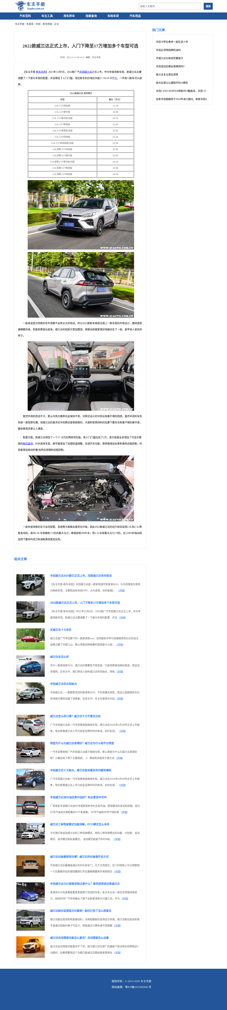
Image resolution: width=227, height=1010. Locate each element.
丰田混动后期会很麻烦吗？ (171, 66)
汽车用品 (135, 15)
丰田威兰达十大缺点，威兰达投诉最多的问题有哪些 (80, 770)
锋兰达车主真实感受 (167, 74)
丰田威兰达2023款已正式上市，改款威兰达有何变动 (81, 575)
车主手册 (19, 24)
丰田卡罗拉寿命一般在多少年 (172, 42)
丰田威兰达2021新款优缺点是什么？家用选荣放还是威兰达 (85, 883)
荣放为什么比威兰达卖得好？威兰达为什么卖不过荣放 (82, 743)
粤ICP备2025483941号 (138, 987)
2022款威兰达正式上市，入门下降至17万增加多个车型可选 (85, 602)
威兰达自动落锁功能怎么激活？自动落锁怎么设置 (79, 937)
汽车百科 (25, 15)
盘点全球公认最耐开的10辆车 (172, 82)
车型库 (30, 24)
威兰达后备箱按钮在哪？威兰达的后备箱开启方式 (79, 856)
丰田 (38, 24)
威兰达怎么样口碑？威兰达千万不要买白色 (75, 716)
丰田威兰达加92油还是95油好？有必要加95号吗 (78, 797)
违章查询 (91, 15)
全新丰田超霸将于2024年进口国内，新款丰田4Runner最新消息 (190, 99)
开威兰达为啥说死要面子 (169, 58)
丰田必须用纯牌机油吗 (168, 50)
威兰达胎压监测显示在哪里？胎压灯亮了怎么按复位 (80, 910)
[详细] (121, 590)
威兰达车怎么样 (59, 656)
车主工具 (47, 15)
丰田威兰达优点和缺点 (63, 683)
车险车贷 (113, 15)
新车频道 (47, 24)
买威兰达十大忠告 (60, 629)
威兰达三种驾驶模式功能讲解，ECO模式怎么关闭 (79, 824)
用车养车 (69, 15)
